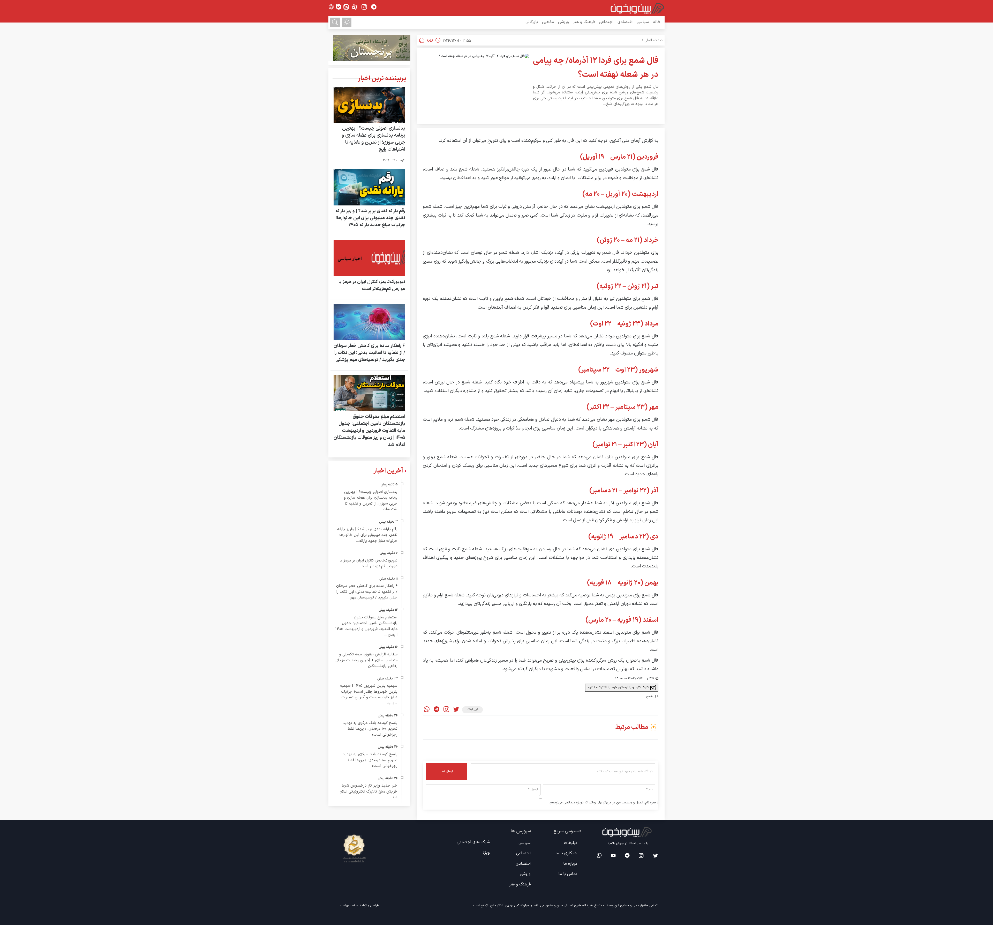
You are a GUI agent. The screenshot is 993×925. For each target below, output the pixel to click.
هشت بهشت (349, 905)
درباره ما (570, 864)
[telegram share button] (374, 7)
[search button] (335, 22)
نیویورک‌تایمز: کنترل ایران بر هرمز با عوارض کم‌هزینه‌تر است (371, 285)
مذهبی (548, 22)
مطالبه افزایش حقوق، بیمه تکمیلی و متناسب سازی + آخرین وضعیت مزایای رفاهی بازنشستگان (366, 660)
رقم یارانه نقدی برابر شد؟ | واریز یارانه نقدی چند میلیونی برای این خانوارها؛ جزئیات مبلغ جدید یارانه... (367, 535)
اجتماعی (606, 22)
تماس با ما (567, 874)
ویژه (486, 852)
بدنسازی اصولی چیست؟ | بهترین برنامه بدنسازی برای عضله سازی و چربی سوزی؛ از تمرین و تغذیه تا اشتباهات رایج (373, 139)
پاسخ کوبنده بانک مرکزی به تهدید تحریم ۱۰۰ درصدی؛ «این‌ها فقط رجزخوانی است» (370, 729)
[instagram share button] (364, 7)
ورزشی (563, 22)
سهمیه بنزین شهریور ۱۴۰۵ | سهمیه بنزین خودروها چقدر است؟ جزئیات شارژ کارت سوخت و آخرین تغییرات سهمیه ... (368, 694)
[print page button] (422, 40)
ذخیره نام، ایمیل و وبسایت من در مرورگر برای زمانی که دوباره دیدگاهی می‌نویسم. (603, 802)
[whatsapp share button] (427, 709)
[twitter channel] (655, 855)
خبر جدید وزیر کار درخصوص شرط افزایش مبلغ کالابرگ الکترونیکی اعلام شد (368, 791)
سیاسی (643, 22)
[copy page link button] (430, 40)
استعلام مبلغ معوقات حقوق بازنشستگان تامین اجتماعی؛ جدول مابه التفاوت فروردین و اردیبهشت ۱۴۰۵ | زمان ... (366, 626)
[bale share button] (338, 7)
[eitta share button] (346, 7)
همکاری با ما (566, 853)
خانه (657, 22)
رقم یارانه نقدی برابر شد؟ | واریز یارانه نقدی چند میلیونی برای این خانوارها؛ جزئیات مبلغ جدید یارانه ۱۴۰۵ (370, 218)
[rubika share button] (331, 7)
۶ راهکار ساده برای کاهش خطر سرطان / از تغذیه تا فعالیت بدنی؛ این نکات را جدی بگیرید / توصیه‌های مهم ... (366, 592)
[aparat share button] (354, 7)
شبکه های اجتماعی (473, 842)
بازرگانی (531, 22)
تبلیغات (570, 843)
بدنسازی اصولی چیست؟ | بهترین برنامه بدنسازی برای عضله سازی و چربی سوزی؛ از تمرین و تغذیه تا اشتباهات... (370, 501)
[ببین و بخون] (637, 8)
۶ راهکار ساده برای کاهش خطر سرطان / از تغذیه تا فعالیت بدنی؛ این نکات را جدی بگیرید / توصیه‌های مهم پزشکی (369, 352)
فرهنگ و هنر (584, 22)
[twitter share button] (456, 709)
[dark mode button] (346, 22)
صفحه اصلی (653, 40)
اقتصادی (625, 22)
